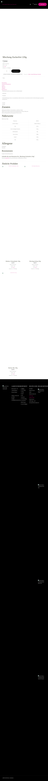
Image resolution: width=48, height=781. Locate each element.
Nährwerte (3, 86)
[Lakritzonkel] (8, 4)
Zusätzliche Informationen (6, 84)
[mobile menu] (26, 4)
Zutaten (3, 85)
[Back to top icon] (42, 778)
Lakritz (29, 74)
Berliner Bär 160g (13, 368)
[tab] (24, 82)
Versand (5, 66)
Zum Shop (42, 4)
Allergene (3, 88)
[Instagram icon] (43, 777)
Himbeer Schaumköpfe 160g (13, 261)
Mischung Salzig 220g (35, 261)
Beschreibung (4, 82)
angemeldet (7, 158)
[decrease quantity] (4, 71)
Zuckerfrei (39, 74)
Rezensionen (4, 89)
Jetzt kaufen (16, 71)
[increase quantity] (9, 71)
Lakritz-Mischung (34, 74)
